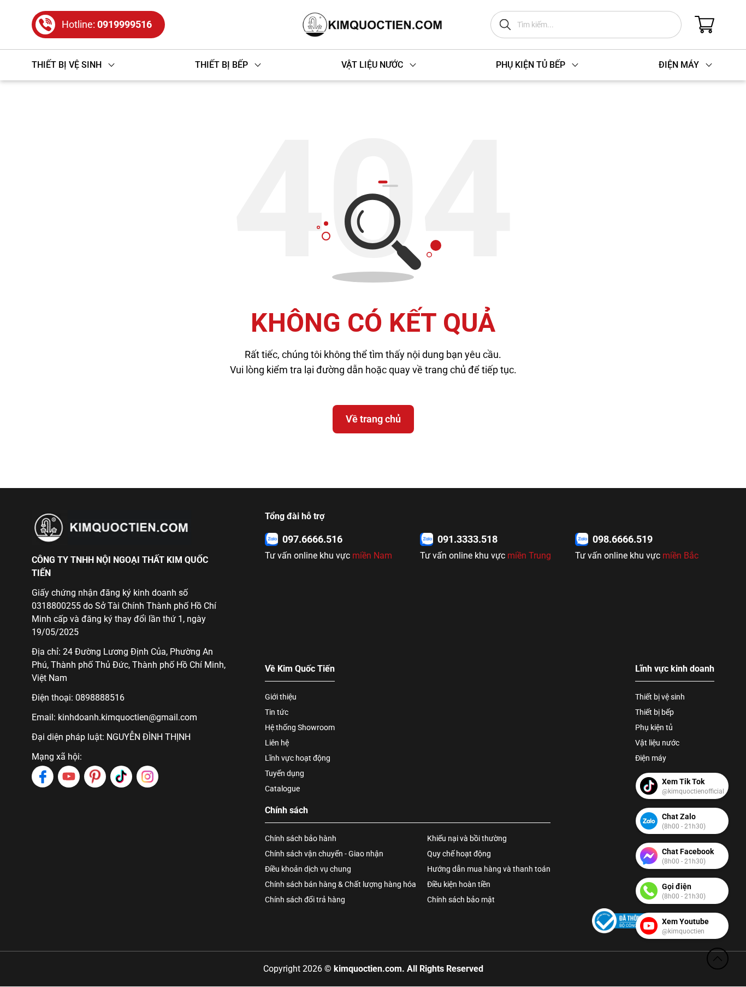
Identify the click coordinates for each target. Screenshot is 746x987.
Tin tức (276, 712)
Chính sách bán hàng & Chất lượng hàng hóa (340, 884)
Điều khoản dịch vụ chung (308, 869)
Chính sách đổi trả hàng (305, 899)
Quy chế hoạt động (459, 853)
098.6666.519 (623, 539)
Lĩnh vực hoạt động (297, 758)
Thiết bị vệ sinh (660, 696)
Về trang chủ (373, 419)
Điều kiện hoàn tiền (458, 884)
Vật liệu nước (657, 742)
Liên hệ (277, 742)
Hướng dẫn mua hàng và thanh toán (488, 869)
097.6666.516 (312, 539)
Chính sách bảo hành (300, 838)
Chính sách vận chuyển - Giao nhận (324, 853)
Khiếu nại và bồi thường (467, 838)
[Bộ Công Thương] (625, 920)
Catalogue (282, 788)
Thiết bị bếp (654, 712)
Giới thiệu (281, 696)
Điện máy (650, 758)
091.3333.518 (467, 539)
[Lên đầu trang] (718, 959)
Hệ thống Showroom (300, 727)
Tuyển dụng (284, 773)
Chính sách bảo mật (461, 899)
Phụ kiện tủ (654, 727)
